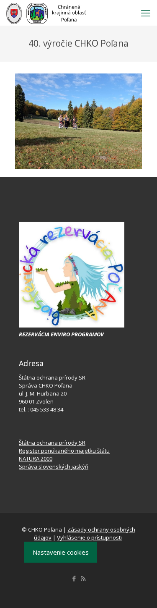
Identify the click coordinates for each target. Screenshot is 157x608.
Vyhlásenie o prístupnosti (89, 537)
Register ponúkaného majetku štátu (64, 450)
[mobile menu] (146, 12)
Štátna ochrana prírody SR (52, 442)
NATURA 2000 (35, 458)
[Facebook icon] (74, 578)
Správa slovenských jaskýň (53, 466)
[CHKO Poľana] (46, 12)
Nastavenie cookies (61, 552)
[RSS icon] (83, 578)
